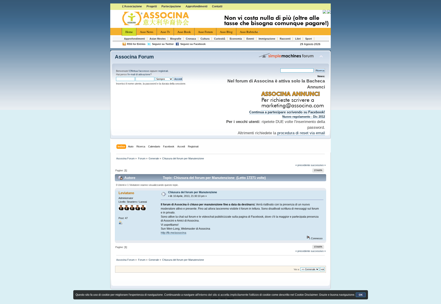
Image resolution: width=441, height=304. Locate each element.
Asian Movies (158, 38)
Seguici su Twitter (163, 44)
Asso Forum (205, 32)
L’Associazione (132, 6)
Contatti (217, 6)
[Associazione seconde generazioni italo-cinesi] (156, 18)
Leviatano (126, 193)
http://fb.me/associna (173, 232)
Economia (236, 38)
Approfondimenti (196, 6)
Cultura (205, 38)
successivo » (318, 165)
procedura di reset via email (301, 133)
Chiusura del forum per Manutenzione (192, 192)
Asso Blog (226, 32)
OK (361, 294)
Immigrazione (267, 38)
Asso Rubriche (249, 32)
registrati (163, 71)
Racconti (285, 38)
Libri (298, 38)
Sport (308, 38)
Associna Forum (134, 57)
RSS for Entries (136, 44)
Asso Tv (165, 32)
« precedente (302, 165)
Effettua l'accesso (139, 71)
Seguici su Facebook (193, 44)
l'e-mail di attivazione (138, 74)
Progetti (152, 6)
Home (129, 32)
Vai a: (297, 269)
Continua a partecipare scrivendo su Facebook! (287, 112)
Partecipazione (171, 6)
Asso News (146, 32)
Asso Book (184, 32)
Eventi (250, 38)
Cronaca (191, 38)
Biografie (175, 38)
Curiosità (219, 38)
